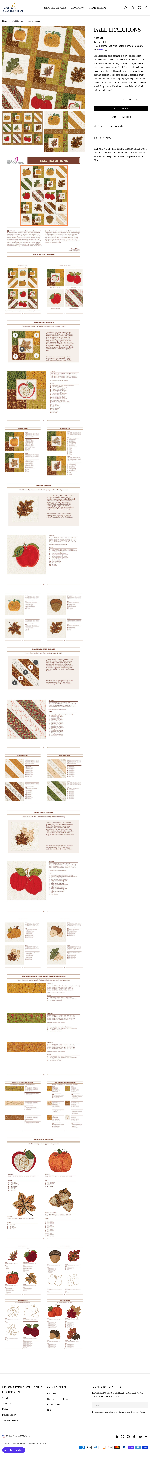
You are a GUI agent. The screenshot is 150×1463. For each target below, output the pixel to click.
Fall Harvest (17, 21)
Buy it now (121, 108)
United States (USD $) (16, 1436)
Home (4, 21)
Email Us (51, 1393)
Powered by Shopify (36, 1443)
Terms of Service (10, 1420)
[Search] (125, 8)
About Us (6, 1403)
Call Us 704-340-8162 (57, 1399)
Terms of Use (124, 1412)
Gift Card (51, 1410)
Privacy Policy (9, 1415)
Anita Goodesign (17, 1443)
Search (5, 1398)
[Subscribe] (145, 1404)
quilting (115, 63)
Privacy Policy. (139, 1412)
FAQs (5, 1409)
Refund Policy (53, 1404)
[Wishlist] (140, 7)
